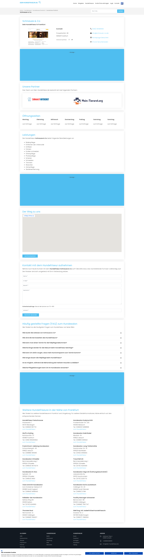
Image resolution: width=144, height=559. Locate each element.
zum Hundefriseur (28, 429)
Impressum (23, 542)
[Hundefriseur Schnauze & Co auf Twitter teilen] (72, 40)
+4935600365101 (107, 541)
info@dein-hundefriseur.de (111, 544)
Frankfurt (75, 538)
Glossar (22, 540)
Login (111, 3)
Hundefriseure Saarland (39, 10)
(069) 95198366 (98, 29)
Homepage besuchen (100, 38)
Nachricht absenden (30, 315)
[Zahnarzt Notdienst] (38, 99)
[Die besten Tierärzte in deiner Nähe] (88, 101)
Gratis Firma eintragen (102, 3)
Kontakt (117, 3)
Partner (22, 544)
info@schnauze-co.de (100, 33)
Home (75, 3)
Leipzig (75, 544)
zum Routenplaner (30, 256)
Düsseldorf (76, 542)
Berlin (48, 536)
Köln (48, 542)
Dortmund (50, 538)
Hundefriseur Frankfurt (52, 10)
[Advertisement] (72, 67)
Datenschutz (23, 538)
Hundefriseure (89, 3)
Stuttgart (76, 540)
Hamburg (49, 540)
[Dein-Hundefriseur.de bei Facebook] (122, 4)
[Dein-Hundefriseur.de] (30, 4)
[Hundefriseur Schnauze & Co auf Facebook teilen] (69, 40)
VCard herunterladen (100, 42)
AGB (21, 536)
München (49, 544)
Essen (74, 536)
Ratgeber (81, 3)
